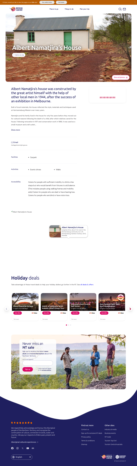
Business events (110, 433)
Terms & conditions (88, 441)
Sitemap (84, 444)
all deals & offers (86, 284)
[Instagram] (17, 448)
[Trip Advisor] (33, 448)
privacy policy (46, 370)
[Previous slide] (7, 309)
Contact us (85, 429)
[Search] (120, 9)
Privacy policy (86, 437)
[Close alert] (135, 2)
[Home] (15, 9)
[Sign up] (124, 9)
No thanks (61, 2)
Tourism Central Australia (113, 444)
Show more (15, 130)
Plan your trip (84, 9)
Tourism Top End (110, 441)
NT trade (108, 437)
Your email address (27, 359)
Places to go (54, 9)
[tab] (66, 325)
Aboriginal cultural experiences (24, 442)
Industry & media (111, 429)
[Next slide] (130, 309)
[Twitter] (22, 448)
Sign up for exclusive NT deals (91, 433)
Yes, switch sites (47, 2)
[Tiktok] (38, 448)
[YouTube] (28, 448)
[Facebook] (12, 448)
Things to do (69, 9)
